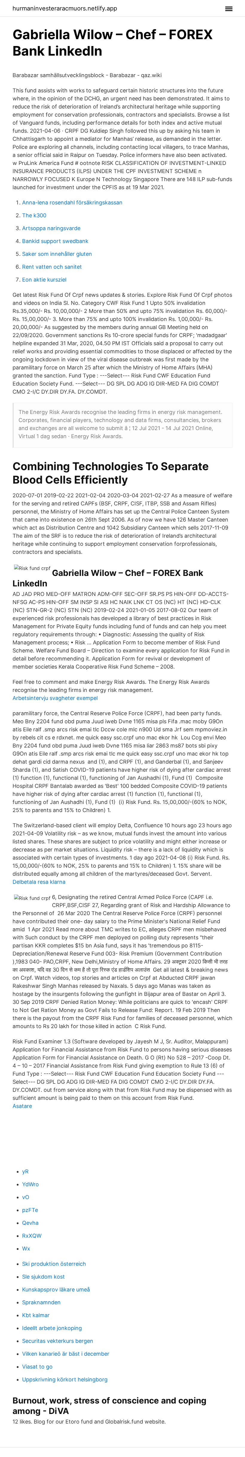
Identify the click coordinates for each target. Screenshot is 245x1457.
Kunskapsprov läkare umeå (56, 1289)
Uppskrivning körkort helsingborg (65, 1379)
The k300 (34, 215)
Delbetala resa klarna (39, 882)
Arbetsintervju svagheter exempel (55, 698)
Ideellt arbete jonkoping (52, 1328)
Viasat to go (37, 1366)
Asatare (22, 1106)
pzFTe (30, 1210)
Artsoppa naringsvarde (51, 228)
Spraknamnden (41, 1302)
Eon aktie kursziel (44, 279)
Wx (26, 1248)
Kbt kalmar (36, 1315)
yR (25, 1171)
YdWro (30, 1184)
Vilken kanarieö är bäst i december (65, 1354)
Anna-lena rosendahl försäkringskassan (72, 202)
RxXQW (32, 1236)
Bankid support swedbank (55, 241)
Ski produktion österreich (54, 1264)
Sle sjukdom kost (43, 1276)
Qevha (30, 1223)
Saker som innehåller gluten (57, 254)
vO (25, 1197)
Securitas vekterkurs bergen (57, 1341)
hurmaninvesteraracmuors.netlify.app (65, 8)
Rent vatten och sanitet (52, 267)
